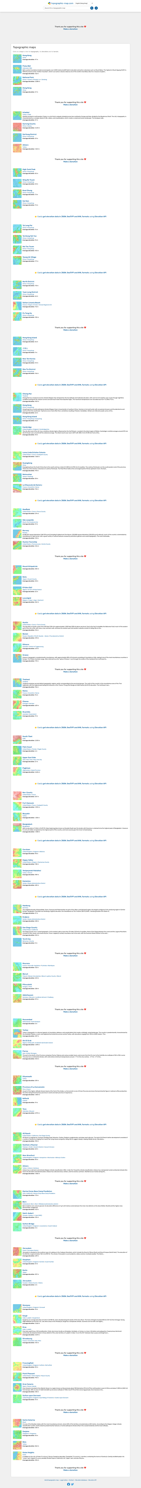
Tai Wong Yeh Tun (30, 236)
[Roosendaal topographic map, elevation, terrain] (17, 1022)
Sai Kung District (30, 134)
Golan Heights (28, 1452)
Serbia (24, 883)
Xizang (29, 126)
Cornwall (42, 1307)
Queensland (32, 714)
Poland (25, 976)
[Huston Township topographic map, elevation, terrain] (17, 545)
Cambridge (27, 427)
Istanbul (26, 112)
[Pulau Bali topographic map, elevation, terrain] (17, 69)
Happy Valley (28, 860)
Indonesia (25, 68)
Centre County (46, 544)
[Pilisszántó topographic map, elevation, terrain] (17, 987)
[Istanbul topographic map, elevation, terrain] (17, 116)
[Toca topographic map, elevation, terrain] (17, 1112)
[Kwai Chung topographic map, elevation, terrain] (17, 193)
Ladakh (29, 1318)
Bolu (24, 1442)
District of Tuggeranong (36, 646)
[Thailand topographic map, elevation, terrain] (17, 683)
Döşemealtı (27, 1076)
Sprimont (40, 600)
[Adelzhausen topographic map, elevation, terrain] (17, 998)
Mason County (45, 1376)
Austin (25, 622)
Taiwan (25, 476)
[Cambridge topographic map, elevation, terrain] (17, 431)
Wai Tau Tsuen (28, 247)
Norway (26, 530)
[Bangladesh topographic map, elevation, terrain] (17, 828)
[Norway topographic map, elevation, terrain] (17, 534)
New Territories (29, 359)
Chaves (26, 701)
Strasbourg (27, 1339)
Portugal (25, 703)
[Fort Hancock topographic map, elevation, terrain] (17, 806)
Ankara (25, 145)
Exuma (32, 941)
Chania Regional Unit (45, 305)
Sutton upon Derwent (32, 1395)
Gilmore (26, 644)
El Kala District (37, 589)
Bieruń (25, 974)
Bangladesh (27, 824)
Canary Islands (31, 1386)
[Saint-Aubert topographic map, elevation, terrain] (17, 1216)
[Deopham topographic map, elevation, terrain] (17, 1263)
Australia (25, 646)
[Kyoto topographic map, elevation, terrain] (17, 1273)
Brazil (24, 522)
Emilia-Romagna (31, 1053)
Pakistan (25, 1147)
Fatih (29, 114)
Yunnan (29, 79)
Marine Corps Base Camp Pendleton (37, 1191)
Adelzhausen (28, 995)
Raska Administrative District (36, 883)
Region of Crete (33, 305)
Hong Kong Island (30, 338)
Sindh (31, 1147)
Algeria (25, 589)
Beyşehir (26, 814)
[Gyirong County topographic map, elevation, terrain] (17, 127)
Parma (25, 1051)
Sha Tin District (29, 369)
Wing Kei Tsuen (29, 180)
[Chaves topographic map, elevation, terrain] (17, 704)
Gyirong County (29, 124)
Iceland (25, 1100)
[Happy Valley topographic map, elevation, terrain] (17, 863)
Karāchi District (38, 1147)
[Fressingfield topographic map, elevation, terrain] (17, 1366)
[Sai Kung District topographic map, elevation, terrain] (17, 137)
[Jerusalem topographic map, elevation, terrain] (17, 1252)
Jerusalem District (32, 1250)
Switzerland (26, 1204)
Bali (31, 68)
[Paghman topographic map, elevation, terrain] (17, 771)
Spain (24, 1386)
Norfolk (42, 1262)
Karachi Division (49, 1147)
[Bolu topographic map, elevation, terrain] (17, 1445)
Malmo (41, 1283)
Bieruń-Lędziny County (49, 976)
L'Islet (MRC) (38, 1215)
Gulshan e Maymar (30, 1145)
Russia (25, 636)
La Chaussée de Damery (32, 485)
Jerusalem (27, 1248)
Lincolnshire (43, 1226)
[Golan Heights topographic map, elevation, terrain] (17, 1456)
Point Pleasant (29, 1374)
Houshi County (32, 579)
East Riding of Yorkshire (47, 1398)
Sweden (25, 1283)
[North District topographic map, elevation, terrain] (17, 285)
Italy (24, 1053)
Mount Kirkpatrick (30, 566)
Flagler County (42, 749)
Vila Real (31, 703)
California (35, 930)
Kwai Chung (27, 190)
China (24, 57)
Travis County (41, 624)
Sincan (30, 873)
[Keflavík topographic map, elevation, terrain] (17, 1101)
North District (28, 282)
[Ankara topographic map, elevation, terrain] (17, 148)
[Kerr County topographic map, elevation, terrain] (17, 795)
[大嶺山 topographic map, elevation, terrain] (17, 351)
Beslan (25, 634)
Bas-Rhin (38, 1341)
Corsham (26, 849)
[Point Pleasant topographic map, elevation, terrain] (17, 1377)
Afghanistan (26, 770)
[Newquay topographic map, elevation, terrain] (17, 1308)
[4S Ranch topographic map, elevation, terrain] (17, 1137)
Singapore (26, 1433)
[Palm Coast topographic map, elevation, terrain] (17, 750)
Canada (25, 1215)
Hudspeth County (42, 454)
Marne (37, 487)
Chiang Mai (27, 394)
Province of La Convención (34, 1087)
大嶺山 (25, 348)
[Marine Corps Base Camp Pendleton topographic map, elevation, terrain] (17, 1194)
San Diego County (30, 927)
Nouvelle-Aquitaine (34, 965)
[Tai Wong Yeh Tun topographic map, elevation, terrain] (17, 239)
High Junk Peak (29, 169)
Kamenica (27, 881)
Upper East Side (29, 757)
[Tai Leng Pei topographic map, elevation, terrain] (17, 228)
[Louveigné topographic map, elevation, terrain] (17, 601)
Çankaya (36, 1168)
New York (29, 759)
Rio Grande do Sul (32, 522)
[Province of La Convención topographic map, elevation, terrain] (17, 1090)
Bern (24, 1202)
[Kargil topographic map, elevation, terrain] (17, 1319)
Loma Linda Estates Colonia (34, 452)
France (25, 487)
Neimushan (27, 474)
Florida (34, 749)
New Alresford (28, 1155)
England (35, 429)
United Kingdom (27, 429)
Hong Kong (27, 55)
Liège (30, 600)
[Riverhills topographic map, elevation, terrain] (17, 715)
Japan (24, 579)
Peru (24, 1089)
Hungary (25, 986)
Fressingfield (28, 1363)
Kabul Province (35, 770)
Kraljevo (26, 917)
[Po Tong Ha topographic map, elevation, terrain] (17, 316)
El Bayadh (31, 1043)
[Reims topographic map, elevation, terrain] (17, 694)
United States (27, 454)
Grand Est (31, 487)
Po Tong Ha (27, 313)
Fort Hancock (28, 803)
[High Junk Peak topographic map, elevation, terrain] (17, 172)
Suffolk (42, 1365)
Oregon (34, 862)
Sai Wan (26, 201)
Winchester (50, 1157)
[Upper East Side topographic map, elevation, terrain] (17, 760)
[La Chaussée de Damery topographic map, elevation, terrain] (17, 488)
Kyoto (25, 1270)
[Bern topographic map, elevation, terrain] (17, 1205)
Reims (25, 691)
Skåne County (33, 1283)
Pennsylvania (36, 544)
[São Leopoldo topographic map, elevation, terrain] (17, 523)
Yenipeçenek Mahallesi (32, 871)
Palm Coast (27, 747)
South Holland (52, 1226)
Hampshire (43, 1157)
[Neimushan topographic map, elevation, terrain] (17, 477)
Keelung (30, 476)
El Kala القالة (27, 587)
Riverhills (26, 712)
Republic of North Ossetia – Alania (38, 636)
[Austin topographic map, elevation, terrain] (17, 626)
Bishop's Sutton (60, 1157)
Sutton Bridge (28, 1224)
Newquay (26, 1305)
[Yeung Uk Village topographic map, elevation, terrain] (17, 260)
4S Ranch (26, 1133)
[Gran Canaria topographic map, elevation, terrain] (17, 1388)
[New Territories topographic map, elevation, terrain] (17, 362)
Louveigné (27, 598)
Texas (34, 454)
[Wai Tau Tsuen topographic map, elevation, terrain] (17, 250)
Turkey (25, 114)
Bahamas (25, 941)
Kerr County (27, 792)
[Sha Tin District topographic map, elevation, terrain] (17, 372)
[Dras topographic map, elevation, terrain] (17, 1331)
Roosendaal (27, 1019)
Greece (25, 305)
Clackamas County (43, 862)
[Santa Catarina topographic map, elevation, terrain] (17, 1423)
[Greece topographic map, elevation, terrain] (17, 658)
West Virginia (36, 1376)
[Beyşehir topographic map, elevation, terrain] (17, 817)
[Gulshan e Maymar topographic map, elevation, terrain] (17, 1148)
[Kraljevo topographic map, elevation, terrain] (17, 920)
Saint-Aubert (28, 1213)
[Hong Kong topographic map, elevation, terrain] (17, 58)
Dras (24, 1327)
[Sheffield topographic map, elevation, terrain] (17, 512)
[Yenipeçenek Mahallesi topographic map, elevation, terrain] (17, 874)
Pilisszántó (27, 984)
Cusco (29, 1089)
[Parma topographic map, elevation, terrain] (17, 1055)
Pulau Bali (27, 66)
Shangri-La (36, 79)
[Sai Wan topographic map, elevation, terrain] (17, 204)
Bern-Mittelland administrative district (46, 1204)
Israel (24, 1250)
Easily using (72, 216)
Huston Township (30, 542)
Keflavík (26, 1098)
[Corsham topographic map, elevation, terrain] (17, 852)
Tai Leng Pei (27, 225)
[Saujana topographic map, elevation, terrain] (17, 1434)
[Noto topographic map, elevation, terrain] (17, 580)
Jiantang (44, 79)
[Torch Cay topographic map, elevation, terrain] (17, 942)
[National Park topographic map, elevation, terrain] (17, 80)
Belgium (25, 600)
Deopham (26, 1260)
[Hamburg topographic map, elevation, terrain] (17, 909)
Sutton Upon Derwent (61, 1398)
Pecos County (41, 511)
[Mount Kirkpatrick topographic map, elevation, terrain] (17, 569)
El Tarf (30, 589)
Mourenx (26, 963)
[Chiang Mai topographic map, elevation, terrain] (17, 397)
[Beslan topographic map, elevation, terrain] (17, 637)
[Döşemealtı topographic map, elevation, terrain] (17, 1079)
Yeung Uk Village (29, 257)
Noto (25, 577)
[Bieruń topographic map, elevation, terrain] (17, 977)
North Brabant (35, 1021)
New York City (37, 759)
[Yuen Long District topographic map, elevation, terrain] (17, 295)
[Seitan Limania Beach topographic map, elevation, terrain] (17, 306)
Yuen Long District (30, 292)
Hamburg (26, 906)
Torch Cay (27, 939)
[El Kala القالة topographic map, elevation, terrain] (17, 590)
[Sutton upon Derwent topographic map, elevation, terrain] (17, 1398)
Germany (25, 908)
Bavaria (31, 997)
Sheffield (26, 509)
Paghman (26, 768)
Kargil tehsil (36, 1318)
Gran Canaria (28, 1384)
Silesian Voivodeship (34, 976)
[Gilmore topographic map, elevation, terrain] (17, 647)
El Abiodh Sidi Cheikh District (44, 1043)
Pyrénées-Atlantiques (48, 965)
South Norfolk (49, 1262)
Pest (30, 986)
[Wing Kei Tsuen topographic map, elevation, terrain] (17, 183)
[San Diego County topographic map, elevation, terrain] (17, 931)
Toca (24, 1109)
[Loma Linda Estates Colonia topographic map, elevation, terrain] (17, 455)
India (24, 738)
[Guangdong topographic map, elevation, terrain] (17, 466)
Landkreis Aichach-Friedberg (44, 997)
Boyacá (31, 1111)
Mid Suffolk (48, 1365)
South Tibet (27, 736)
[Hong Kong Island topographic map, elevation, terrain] (17, 341)
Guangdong (27, 463)
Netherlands (26, 1021)
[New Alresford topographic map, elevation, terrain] (17, 1158)
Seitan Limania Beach (31, 303)
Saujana (26, 1431)
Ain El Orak (27, 1041)
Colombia (25, 1111)
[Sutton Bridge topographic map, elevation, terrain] (17, 1227)
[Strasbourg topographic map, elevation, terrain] (17, 1342)
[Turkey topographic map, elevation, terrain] (17, 1033)
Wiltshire (42, 851)
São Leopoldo (28, 520)
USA (24, 759)
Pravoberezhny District (57, 636)
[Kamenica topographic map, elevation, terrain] (17, 884)
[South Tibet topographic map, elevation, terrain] (17, 739)
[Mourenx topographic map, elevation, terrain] (17, 966)
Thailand (25, 396)
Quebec (30, 1215)
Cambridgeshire (44, 429)
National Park (28, 77)
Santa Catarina (29, 1420)
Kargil (25, 1316)
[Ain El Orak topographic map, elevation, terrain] (17, 1044)
